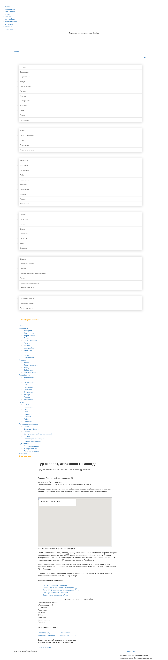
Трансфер (23, 184)
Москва (23, 96)
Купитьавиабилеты (10, 7)
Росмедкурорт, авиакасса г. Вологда (46, 633)
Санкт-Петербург (26, 86)
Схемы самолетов (27, 135)
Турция (22, 81)
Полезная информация (31, 253)
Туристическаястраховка (11, 22)
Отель (22, 229)
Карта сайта (132, 651)
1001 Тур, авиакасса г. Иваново (55, 592)
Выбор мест (24, 145)
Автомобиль (24, 204)
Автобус (23, 194)
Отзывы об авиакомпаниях (29, 4)
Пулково (23, 91)
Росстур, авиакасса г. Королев (55, 585)
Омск (22, 110)
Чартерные (24, 165)
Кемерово (23, 105)
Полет (24, 209)
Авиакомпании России (27, 1)
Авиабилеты (24, 160)
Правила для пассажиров (29, 283)
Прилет (22, 214)
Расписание (24, 170)
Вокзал (22, 115)
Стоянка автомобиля (27, 287)
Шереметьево (25, 77)
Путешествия (27, 293)
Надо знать (26, 313)
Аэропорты (26, 62)
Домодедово (24, 72)
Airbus (22, 130)
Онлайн (23, 268)
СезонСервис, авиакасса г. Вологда (68, 633)
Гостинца (23, 238)
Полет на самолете (27, 308)
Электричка (24, 189)
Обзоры (23, 259)
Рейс (22, 175)
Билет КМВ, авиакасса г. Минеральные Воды (61, 590)
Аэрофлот (24, 67)
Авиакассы (23, 11)
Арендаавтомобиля (10, 17)
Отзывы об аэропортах (27, 6)
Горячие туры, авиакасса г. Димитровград (59, 587)
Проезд (22, 199)
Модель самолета (27, 150)
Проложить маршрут (27, 298)
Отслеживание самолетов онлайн (31, 9)
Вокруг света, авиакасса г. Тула (55, 595)
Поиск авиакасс (25, 14)
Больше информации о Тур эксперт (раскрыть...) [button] (57, 548)
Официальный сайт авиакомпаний (33, 273)
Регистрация (24, 120)
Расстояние (24, 180)
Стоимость (24, 234)
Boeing (22, 140)
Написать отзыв (44, 647)
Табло (22, 243)
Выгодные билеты (26, 303)
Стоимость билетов (27, 264)
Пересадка (24, 219)
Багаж (22, 224)
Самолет (25, 125)
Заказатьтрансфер (9, 27)
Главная (25, 55)
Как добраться (27, 155)
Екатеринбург (25, 100)
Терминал (23, 248)
